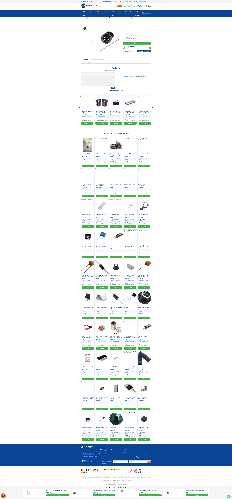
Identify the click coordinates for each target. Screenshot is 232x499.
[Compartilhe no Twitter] (131, 51)
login (84, 1)
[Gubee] (140, 472)
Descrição (85, 59)
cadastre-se (89, 1)
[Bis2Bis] (131, 472)
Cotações (112, 452)
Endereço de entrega (125, 452)
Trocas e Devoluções (103, 450)
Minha (139, 5)
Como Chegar (101, 455)
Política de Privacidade (103, 449)
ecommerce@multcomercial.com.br (87, 463)
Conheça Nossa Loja (103, 453)
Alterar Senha (124, 449)
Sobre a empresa (102, 447)
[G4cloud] (135, 472)
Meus (140, 6)
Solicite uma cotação (107, 1)
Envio (111, 449)
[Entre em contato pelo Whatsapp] (229, 497)
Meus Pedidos (124, 450)
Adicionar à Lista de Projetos (144, 51)
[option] (84, 29)
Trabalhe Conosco (102, 452)
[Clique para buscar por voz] (96, 6)
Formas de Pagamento (115, 447)
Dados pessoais (125, 447)
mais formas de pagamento (132, 40)
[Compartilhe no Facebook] (129, 51)
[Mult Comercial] (87, 6)
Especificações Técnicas (97, 59)
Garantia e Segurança (114, 450)
